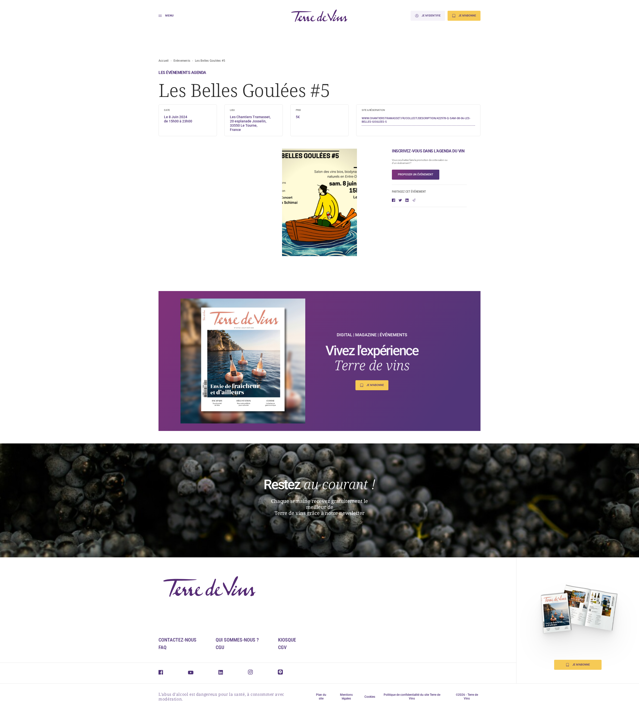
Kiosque (287, 640)
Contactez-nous (177, 640)
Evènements (181, 60)
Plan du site (321, 696)
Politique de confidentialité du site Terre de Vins (412, 696)
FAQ (162, 647)
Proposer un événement (415, 174)
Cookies (369, 697)
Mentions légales (346, 696)
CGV (282, 647)
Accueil (164, 60)
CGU (220, 647)
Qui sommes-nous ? (237, 640)
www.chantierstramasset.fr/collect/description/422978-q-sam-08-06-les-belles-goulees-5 (416, 120)
